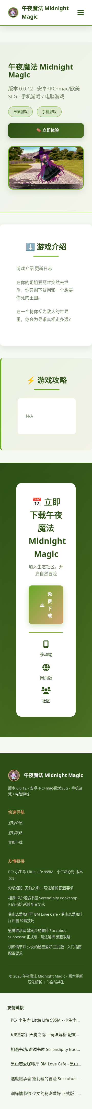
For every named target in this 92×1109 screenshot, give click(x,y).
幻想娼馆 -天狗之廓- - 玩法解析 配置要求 (40, 888)
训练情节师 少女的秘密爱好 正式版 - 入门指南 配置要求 (48, 1093)
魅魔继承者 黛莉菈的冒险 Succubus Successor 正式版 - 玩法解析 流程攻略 (48, 1078)
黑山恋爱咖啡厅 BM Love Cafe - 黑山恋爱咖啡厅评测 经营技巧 (48, 1064)
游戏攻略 (15, 832)
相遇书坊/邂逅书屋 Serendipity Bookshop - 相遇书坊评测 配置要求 (48, 1049)
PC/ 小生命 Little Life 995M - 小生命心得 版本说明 (48, 1020)
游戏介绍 (15, 822)
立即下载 (15, 842)
